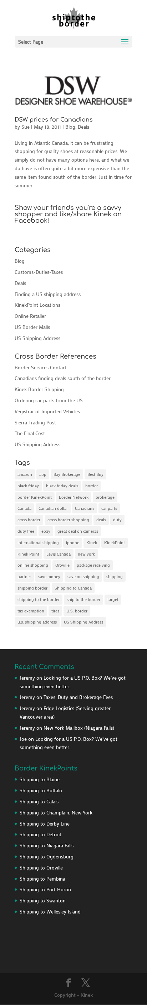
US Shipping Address (37, 338)
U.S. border (76, 611)
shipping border (32, 588)
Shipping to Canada (73, 588)
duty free (25, 531)
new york (86, 554)
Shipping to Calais (39, 801)
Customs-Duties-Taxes (39, 272)
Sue (25, 126)
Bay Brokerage (67, 474)
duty (117, 519)
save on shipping (83, 576)
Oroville (62, 565)
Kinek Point (28, 554)
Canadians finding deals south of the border (63, 378)
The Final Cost (30, 433)
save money (49, 576)
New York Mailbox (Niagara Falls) (79, 727)
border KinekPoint (34, 497)
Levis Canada (58, 554)
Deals (83, 126)
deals (101, 519)
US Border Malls (32, 327)
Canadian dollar (53, 508)
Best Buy (95, 474)
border (91, 485)
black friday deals (62, 485)
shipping (114, 576)
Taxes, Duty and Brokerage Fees (78, 697)
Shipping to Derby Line (45, 823)
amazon (24, 474)
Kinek (91, 542)
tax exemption (30, 611)
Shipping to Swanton (43, 900)
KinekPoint (114, 542)
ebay (45, 531)
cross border (28, 519)
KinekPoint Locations (37, 304)
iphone (72, 542)
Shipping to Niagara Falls (47, 845)
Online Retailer (30, 315)
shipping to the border (38, 599)
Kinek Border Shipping (39, 389)
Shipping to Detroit (40, 834)
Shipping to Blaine (40, 779)
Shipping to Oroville (41, 867)
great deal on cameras (77, 531)
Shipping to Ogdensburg (47, 856)
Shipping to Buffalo (41, 790)
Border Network (73, 497)
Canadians (84, 508)
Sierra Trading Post (35, 422)
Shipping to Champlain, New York (56, 812)
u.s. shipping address (37, 622)
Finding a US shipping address (48, 294)
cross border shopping (68, 519)
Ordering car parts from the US (49, 400)
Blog (70, 126)
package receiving (93, 565)
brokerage (105, 497)
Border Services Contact (41, 367)
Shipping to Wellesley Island (50, 911)
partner (24, 576)
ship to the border (83, 599)
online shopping (32, 565)
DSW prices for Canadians (54, 120)
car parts (109, 508)
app (42, 474)
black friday (28, 485)
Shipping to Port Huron (45, 889)
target (112, 599)
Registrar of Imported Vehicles (47, 411)
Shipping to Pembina (42, 878)
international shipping (38, 542)
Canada (24, 508)
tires (55, 611)
